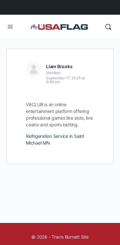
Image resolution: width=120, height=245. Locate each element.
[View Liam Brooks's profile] (33, 69)
